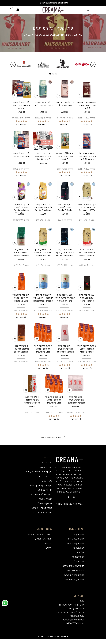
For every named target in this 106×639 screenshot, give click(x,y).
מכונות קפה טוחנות (75, 539)
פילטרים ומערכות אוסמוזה (40, 534)
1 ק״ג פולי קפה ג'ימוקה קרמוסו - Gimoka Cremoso (32, 400)
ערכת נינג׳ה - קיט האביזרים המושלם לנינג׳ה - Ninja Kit (43, 156)
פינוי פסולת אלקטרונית (41, 494)
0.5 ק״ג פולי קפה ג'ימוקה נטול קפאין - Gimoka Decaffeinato (65, 252)
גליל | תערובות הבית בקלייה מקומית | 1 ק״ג (43, 104)
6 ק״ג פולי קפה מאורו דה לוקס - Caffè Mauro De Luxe (54, 400)
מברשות (48, 543)
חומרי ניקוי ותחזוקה (43, 539)
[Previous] (93, 64)
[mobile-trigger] (94, 10)
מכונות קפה (79, 534)
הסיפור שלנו (46, 467)
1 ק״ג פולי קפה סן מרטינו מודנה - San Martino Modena (87, 252)
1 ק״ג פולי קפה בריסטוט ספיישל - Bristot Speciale (21, 348)
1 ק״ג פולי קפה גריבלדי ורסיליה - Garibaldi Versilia (21, 252)
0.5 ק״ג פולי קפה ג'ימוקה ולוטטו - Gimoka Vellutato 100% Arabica (21, 209)
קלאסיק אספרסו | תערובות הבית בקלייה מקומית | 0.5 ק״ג (87, 156)
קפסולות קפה (78, 557)
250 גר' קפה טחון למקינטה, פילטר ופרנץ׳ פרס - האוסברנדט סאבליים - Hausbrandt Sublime (65, 300)
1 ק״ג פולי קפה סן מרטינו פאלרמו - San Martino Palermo (43, 252)
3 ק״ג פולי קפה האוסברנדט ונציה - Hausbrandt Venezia (76, 400)
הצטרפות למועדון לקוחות (69, 504)
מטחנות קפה (78, 548)
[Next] (13, 64)
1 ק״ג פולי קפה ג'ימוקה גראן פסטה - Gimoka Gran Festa (43, 207)
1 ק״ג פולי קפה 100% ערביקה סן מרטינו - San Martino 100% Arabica (86, 209)
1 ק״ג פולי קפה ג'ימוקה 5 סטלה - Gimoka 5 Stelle (65, 207)
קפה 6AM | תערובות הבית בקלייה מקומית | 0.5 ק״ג (65, 156)
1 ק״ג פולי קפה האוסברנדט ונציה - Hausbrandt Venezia (65, 348)
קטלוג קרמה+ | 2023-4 (41, 508)
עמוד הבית (47, 462)
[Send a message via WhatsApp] (5, 603)
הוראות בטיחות (45, 490)
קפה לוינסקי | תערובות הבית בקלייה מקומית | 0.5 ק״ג (86, 105)
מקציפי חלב (78, 561)
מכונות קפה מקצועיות (74, 575)
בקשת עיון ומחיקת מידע (41, 485)
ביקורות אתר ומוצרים (42, 512)
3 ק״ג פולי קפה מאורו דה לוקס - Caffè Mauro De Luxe (86, 348)
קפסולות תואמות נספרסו (73, 566)
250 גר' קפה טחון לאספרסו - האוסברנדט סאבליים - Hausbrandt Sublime (43, 299)
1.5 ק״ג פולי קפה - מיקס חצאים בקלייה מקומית (21, 105)
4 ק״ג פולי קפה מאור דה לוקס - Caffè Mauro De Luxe (43, 348)
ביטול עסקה (46, 481)
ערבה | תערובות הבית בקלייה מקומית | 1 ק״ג (64, 104)
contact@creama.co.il (73, 619)
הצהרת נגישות (45, 499)
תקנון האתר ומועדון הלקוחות (39, 471)
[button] (53, 636)
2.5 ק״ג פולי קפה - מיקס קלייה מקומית (21, 155)
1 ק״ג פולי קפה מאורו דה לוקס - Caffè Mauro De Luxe (21, 297)
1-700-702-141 (73, 623)
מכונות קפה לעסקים (74, 579)
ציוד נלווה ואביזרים (75, 570)
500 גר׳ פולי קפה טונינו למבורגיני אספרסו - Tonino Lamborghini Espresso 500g (86, 300)
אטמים (49, 548)
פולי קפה (80, 552)
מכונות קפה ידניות (75, 543)
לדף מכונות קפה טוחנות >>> (53, 437)
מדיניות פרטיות (45, 476)
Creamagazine (45, 503)
